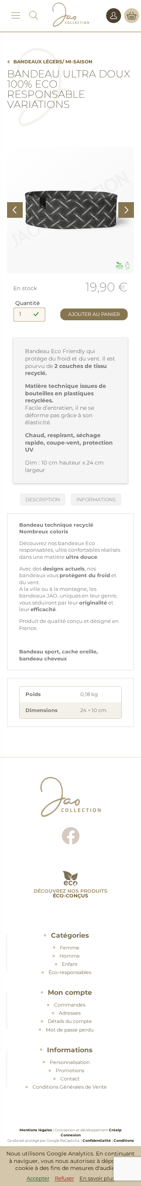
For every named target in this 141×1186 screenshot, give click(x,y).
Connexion (71, 1135)
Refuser (64, 1178)
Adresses (70, 1013)
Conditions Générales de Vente (70, 1087)
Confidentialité (97, 1140)
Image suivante (126, 210)
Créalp (115, 1130)
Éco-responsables (70, 972)
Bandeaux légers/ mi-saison (52, 62)
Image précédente (15, 210)
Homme (70, 956)
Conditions (124, 1140)
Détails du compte (70, 1021)
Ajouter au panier (94, 314)
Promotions (70, 1070)
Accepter (38, 1178)
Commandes (69, 1005)
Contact (70, 1079)
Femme (70, 948)
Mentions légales (36, 1130)
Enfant (70, 964)
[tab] (96, 499)
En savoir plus (97, 1178)
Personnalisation (70, 1062)
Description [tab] (42, 499)
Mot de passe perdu (70, 1030)
